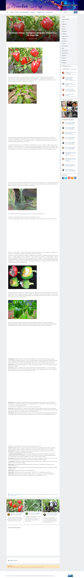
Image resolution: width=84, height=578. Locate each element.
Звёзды (63, 26)
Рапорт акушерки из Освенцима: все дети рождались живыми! (69, 78)
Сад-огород (64, 41)
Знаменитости (65, 53)
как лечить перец (28, 494)
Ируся (68, 111)
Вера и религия (65, 50)
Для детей (64, 60)
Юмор (63, 48)
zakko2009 (69, 116)
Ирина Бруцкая (73, 106)
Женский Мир (8, 575)
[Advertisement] (33, 121)
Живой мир (64, 24)
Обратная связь (49, 12)
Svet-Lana (74, 116)
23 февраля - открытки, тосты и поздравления (71, 73)
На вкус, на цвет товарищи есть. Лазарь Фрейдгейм (70, 123)
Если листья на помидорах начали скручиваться (35, 513)
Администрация (40, 12)
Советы (63, 43)
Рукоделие (64, 38)
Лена (62, 105)
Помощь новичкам (24, 12)
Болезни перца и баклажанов (53, 514)
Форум (16, 12)
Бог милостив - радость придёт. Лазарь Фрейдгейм (70, 165)
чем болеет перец (35, 494)
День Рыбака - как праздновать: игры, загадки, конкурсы (70, 84)
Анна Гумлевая (68, 106)
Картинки (32, 12)
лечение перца (13, 495)
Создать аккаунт (66, 5)
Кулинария (64, 31)
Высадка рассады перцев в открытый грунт (17, 514)
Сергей (63, 111)
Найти (76, 12)
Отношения (64, 33)
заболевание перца (19, 494)
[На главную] (12, 5)
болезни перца (12, 494)
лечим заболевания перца (44, 494)
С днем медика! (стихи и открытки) (69, 95)
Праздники (64, 55)
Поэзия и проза (65, 36)
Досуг (63, 21)
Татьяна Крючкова (74, 112)
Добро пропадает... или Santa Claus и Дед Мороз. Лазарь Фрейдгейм (70, 153)
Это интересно (65, 45)
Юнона (63, 116)
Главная (12, 12)
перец (24, 494)
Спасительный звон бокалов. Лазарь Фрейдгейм (70, 133)
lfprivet (66, 129)
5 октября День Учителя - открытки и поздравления (70, 90)
